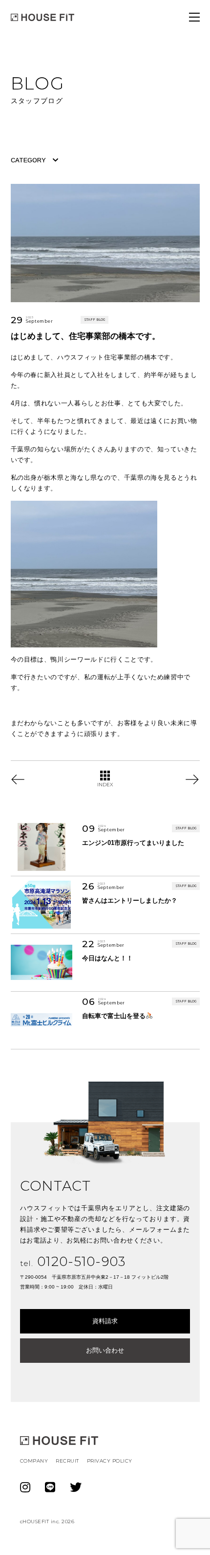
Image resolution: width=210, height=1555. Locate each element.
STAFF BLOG (94, 320)
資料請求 (105, 1321)
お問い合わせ (105, 1350)
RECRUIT (67, 1461)
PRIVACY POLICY (109, 1461)
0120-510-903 (73, 1261)
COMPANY (34, 1461)
